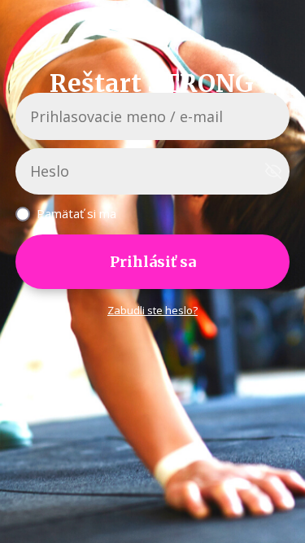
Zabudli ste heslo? (152, 310)
